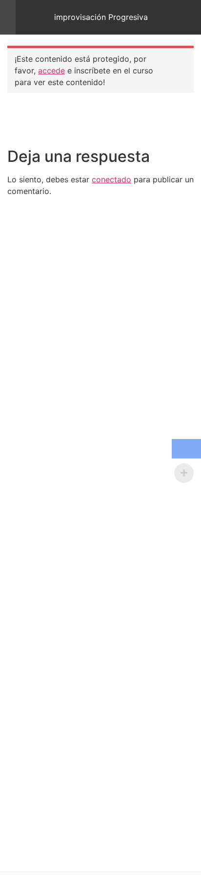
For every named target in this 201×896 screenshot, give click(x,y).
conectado (111, 179)
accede (51, 70)
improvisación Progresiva (101, 17)
